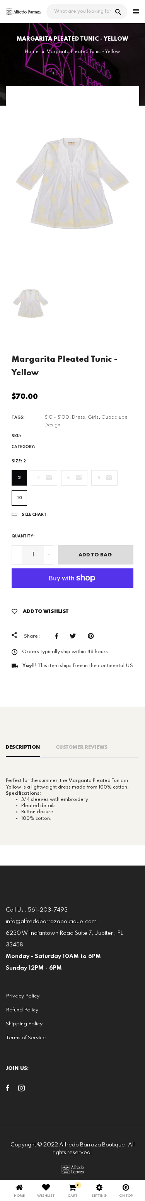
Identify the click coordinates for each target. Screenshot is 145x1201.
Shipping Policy (24, 1023)
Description (23, 747)
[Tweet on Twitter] (75, 636)
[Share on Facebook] (58, 636)
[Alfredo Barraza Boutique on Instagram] (21, 1089)
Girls (93, 417)
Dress (78, 417)
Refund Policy (22, 1010)
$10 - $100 (56, 417)
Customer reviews (81, 747)
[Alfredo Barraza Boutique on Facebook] (7, 1089)
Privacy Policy (22, 996)
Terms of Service (26, 1037)
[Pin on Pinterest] (92, 636)
